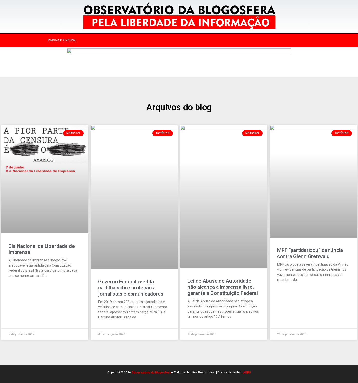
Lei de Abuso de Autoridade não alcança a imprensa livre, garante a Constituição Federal (223, 287)
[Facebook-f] (257, 40)
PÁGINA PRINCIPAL (62, 40)
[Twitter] (277, 40)
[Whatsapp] (287, 40)
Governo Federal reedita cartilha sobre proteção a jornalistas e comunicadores (130, 288)
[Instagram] (267, 40)
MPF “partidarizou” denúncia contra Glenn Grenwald (310, 253)
